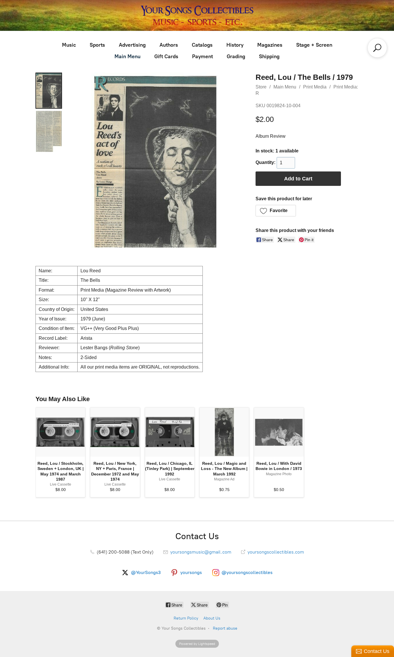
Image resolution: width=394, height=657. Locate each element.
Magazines (269, 45)
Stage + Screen (314, 45)
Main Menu (127, 56)
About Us (211, 618)
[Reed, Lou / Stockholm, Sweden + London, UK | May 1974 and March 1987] (60, 432)
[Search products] (377, 48)
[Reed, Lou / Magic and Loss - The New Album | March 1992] (224, 432)
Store (261, 86)
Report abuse (225, 628)
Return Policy (186, 618)
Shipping (269, 56)
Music (69, 45)
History (234, 45)
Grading (236, 56)
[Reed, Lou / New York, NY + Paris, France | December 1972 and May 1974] (115, 432)
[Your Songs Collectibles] (197, 15)
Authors (169, 45)
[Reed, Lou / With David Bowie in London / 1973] (278, 432)
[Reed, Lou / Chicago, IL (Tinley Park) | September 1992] (169, 432)
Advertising (132, 45)
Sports (97, 45)
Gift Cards (166, 56)
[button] (276, 210)
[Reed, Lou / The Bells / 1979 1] (48, 131)
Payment (202, 56)
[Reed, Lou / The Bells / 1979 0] (48, 91)
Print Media (315, 86)
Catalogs (202, 45)
